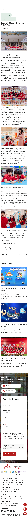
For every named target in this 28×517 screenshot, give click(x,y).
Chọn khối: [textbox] (5, 427)
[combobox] (14, 427)
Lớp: (4, 424)
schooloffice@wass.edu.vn (9, 491)
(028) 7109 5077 (21, 489)
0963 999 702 (13, 489)
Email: (5, 417)
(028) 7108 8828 (14, 503)
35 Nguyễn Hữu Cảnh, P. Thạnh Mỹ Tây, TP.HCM (14, 498)
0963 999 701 (5, 489)
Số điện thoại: (7, 410)
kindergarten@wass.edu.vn (9, 505)
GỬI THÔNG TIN (9, 453)
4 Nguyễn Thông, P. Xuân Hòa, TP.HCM (12, 496)
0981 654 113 (5, 503)
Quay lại (5, 9)
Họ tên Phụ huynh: (8, 403)
